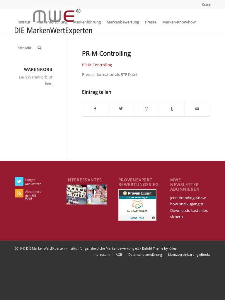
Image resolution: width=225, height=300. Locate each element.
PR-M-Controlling (97, 64)
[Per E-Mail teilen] (197, 108)
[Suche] (39, 48)
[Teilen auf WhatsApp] (146, 108)
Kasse (206, 4)
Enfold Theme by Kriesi (159, 248)
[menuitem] (204, 4)
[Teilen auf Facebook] (95, 108)
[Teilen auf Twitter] (121, 108)
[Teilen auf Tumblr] (172, 108)
